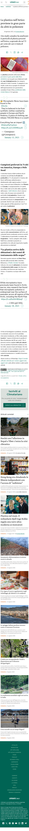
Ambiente (3, 453)
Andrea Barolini (20, 31)
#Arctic (4, 106)
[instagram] (19, 823)
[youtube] (16, 823)
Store (8, 2)
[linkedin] (22, 823)
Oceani (21, 376)
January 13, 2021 (12, 137)
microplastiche (5, 378)
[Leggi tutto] (27, 414)
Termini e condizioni (14, 792)
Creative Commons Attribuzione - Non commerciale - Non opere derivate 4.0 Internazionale (13, 371)
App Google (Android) (14, 752)
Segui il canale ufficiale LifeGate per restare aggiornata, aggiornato (14, 361)
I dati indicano (12, 191)
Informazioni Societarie (14, 790)
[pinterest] (10, 823)
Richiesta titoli (14, 759)
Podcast (14, 757)
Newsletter (14, 747)
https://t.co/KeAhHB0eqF (12, 299)
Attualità (14, 745)
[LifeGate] (15, 2)
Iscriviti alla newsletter (13, 405)
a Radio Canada (13, 263)
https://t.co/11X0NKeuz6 (12, 128)
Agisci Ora (14, 767)
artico (24, 376)
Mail (14, 785)
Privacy (14, 787)
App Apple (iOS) (14, 750)
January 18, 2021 (12, 306)
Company (14, 775)
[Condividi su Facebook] (7, 52)
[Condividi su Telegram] (22, 52)
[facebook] (3, 823)
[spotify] (13, 823)
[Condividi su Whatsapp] (18, 52)
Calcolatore (14, 764)
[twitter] (7, 823)
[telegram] (26, 823)
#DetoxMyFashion (9, 125)
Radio (14, 755)
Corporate (14, 762)
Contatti (14, 778)
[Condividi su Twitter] (11, 52)
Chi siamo (14, 780)
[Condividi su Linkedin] (14, 52)
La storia (14, 783)
